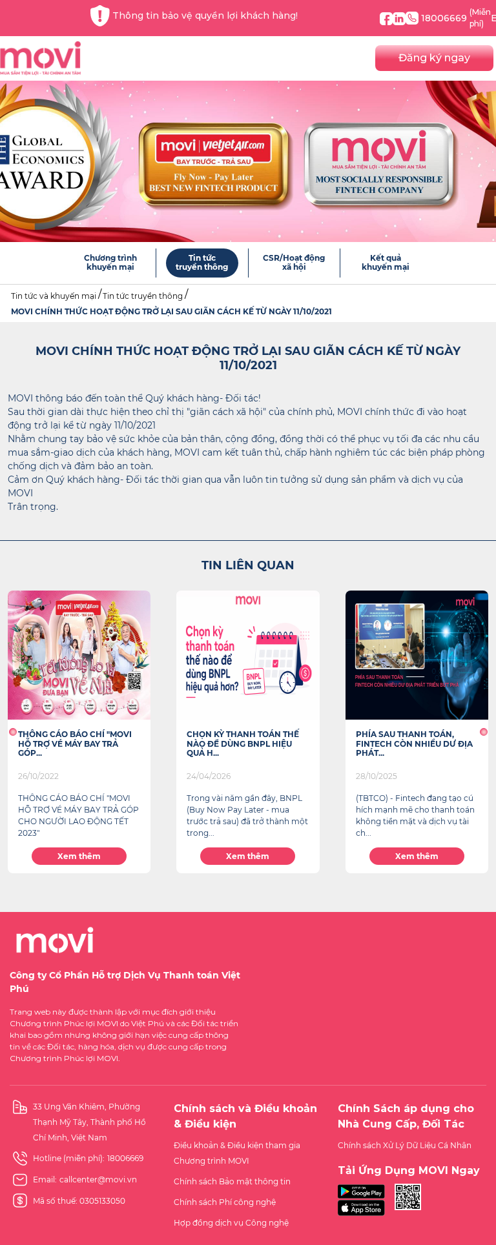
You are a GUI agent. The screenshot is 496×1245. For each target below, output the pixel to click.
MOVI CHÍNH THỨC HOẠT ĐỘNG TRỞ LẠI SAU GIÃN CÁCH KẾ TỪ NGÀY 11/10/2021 (171, 311)
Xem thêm (79, 856)
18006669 (456, 17)
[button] (12, 732)
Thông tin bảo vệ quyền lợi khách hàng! (205, 15)
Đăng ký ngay (434, 58)
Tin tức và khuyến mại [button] (53, 296)
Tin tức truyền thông (143, 296)
